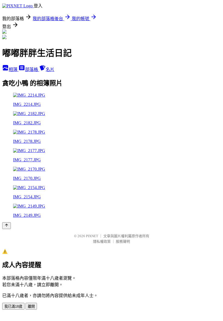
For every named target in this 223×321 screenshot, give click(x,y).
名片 (50, 69)
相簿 (13, 69)
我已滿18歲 (13, 306)
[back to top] (6, 225)
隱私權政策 (102, 241)
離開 (31, 306)
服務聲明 (123, 241)
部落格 (32, 69)
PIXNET (92, 236)
